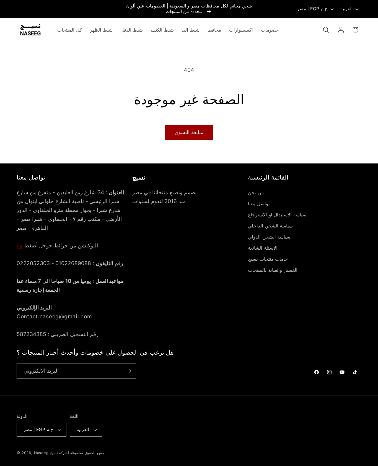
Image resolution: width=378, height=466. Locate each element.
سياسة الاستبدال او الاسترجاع (277, 214)
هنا (20, 245)
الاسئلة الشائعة (263, 248)
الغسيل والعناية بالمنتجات (272, 270)
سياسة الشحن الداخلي (270, 226)
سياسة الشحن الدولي (269, 237)
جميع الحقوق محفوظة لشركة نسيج (77, 452)
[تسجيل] (128, 371)
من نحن (256, 192)
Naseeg (41, 452)
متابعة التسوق (189, 132)
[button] (326, 29)
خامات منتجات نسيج (268, 259)
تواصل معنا (259, 203)
